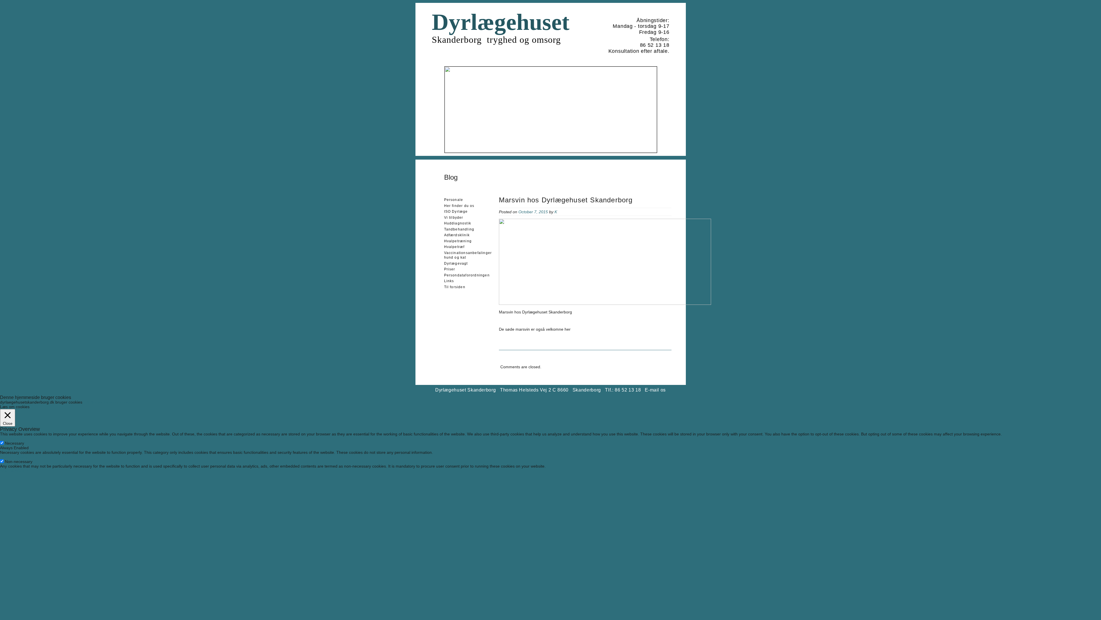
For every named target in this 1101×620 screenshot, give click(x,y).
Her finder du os (459, 206)
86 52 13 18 (654, 45)
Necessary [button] (9, 438)
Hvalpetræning (458, 241)
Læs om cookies (119, 402)
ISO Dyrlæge (456, 212)
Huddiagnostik (457, 223)
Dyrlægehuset (500, 22)
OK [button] (86, 402)
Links (449, 281)
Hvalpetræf (454, 247)
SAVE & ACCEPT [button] (15, 470)
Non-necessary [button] (14, 457)
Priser (449, 269)
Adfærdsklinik (457, 235)
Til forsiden (454, 287)
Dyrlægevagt (456, 263)
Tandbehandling (459, 229)
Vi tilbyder (453, 218)
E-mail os (655, 390)
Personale (453, 200)
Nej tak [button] (96, 402)
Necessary (14, 443)
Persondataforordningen (467, 275)
